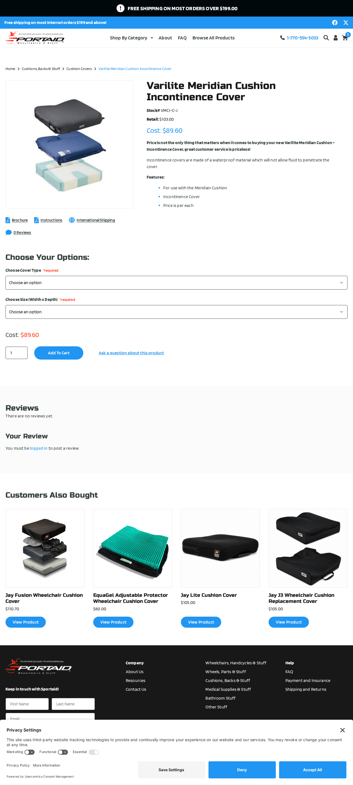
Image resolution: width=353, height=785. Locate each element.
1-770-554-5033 (302, 38)
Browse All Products (213, 38)
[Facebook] (335, 22)
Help (289, 662)
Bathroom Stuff (220, 698)
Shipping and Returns (305, 689)
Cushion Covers (79, 68)
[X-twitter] (346, 22)
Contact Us (136, 689)
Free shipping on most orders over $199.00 (183, 8)
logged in (38, 448)
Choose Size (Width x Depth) (40, 299)
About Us (134, 671)
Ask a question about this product (131, 352)
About (165, 38)
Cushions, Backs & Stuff (41, 68)
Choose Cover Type (32, 270)
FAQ (182, 38)
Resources (135, 680)
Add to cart (58, 352)
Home (10, 68)
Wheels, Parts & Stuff (225, 671)
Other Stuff (216, 707)
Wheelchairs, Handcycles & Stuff (235, 662)
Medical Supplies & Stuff (228, 689)
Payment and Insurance (307, 680)
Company (135, 662)
